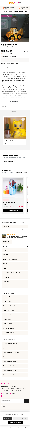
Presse (5, 286)
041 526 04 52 (7, 226)
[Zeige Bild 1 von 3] (8, 40)
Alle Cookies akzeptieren (15, 422)
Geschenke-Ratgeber (9, 339)
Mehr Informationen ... (15, 416)
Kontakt (5, 254)
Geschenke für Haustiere (11, 352)
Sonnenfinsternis (8, 332)
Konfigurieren (7, 418)
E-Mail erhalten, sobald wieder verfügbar (13, 60)
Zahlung (5, 263)
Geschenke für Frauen (10, 357)
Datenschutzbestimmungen (19, 405)
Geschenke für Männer (10, 375)
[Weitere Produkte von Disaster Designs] (26, 51)
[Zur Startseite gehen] (14, 3)
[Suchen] (11, 427)
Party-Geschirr (7, 323)
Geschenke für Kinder (10, 366)
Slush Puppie (7, 301)
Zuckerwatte (7, 297)
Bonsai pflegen (7, 319)
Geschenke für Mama (9, 361)
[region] (15, 28)
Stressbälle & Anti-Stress (10, 306)
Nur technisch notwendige (20, 418)
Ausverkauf (6, 170)
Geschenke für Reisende (10, 343)
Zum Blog (6, 241)
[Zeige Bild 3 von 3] (13, 40)
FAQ (4, 250)
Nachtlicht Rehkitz (9, 140)
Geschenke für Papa (9, 370)
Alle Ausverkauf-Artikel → (22, 172)
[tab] (15, 68)
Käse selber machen (9, 310)
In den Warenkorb (13, 210)
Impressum (6, 277)
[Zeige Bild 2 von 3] (11, 40)
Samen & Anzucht (8, 328)
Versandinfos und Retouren (11, 259)
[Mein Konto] (26, 427)
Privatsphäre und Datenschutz (12, 272)
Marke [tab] (4, 106)
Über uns (6, 281)
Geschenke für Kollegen (10, 348)
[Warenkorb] (18, 427)
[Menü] (4, 427)
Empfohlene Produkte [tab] (15, 114)
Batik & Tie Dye (7, 315)
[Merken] (26, 16)
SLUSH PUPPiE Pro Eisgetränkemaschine (10, 203)
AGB (4, 268)
